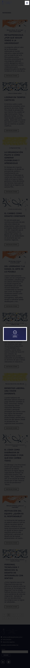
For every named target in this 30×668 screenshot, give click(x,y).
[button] (24, 329)
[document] (15, 334)
